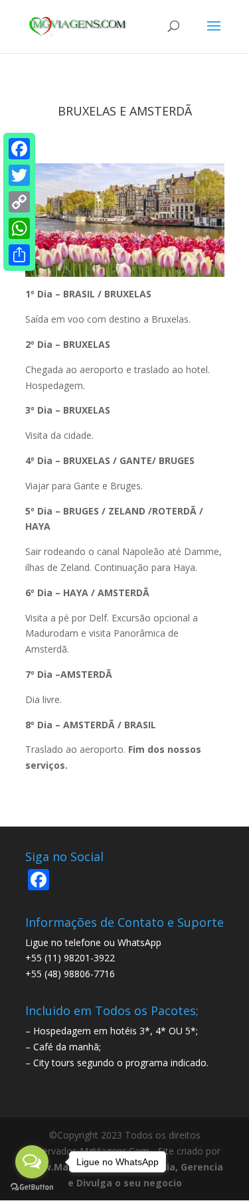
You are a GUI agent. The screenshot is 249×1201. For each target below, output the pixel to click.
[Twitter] (19, 175)
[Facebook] (19, 148)
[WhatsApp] (19, 228)
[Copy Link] (19, 202)
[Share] (19, 255)
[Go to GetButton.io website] (32, 1187)
